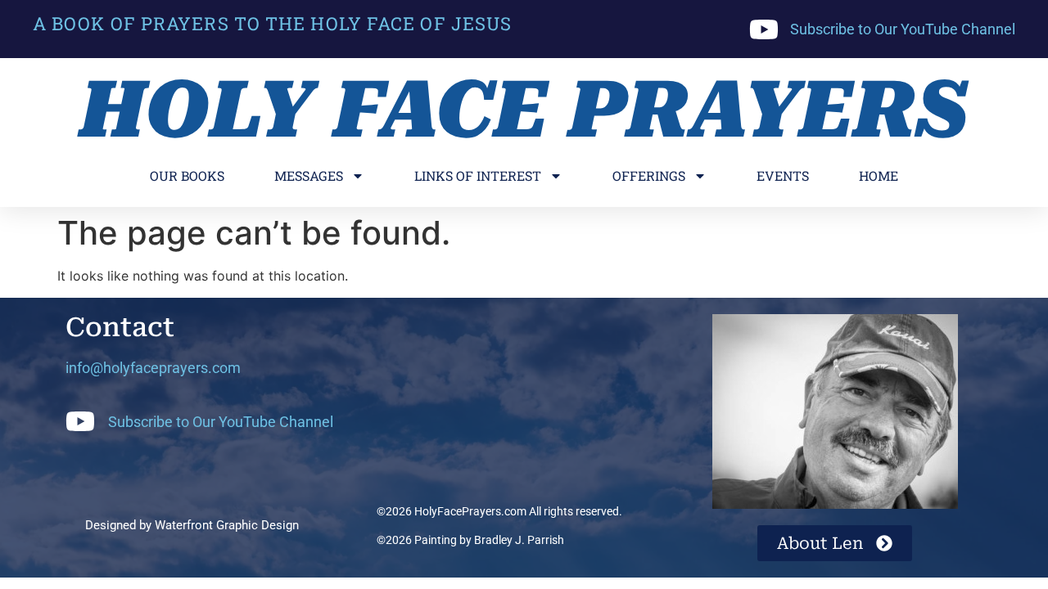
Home (878, 175)
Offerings (648, 175)
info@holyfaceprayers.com (153, 367)
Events (783, 175)
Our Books (187, 175)
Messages (308, 175)
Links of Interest (477, 175)
